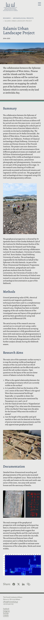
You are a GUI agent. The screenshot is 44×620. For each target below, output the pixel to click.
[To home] (10, 7)
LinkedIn (6, 616)
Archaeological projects (23, 18)
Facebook (6, 609)
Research (7, 18)
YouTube (6, 613)
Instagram (6, 611)
